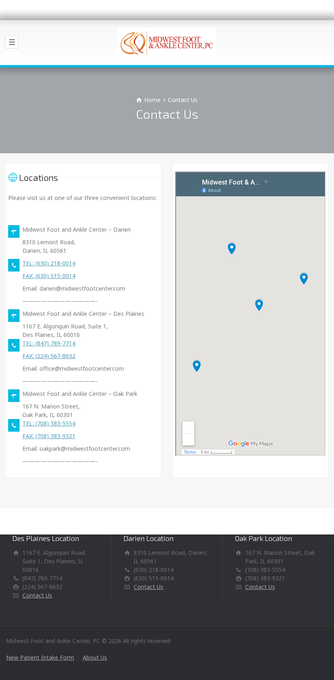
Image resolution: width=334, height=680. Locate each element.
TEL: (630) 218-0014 (48, 263)
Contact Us (37, 595)
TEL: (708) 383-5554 (48, 423)
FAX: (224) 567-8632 (48, 356)
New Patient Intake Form (40, 657)
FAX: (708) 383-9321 (48, 436)
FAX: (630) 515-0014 (48, 276)
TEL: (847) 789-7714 (48, 343)
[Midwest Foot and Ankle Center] (167, 42)
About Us (95, 657)
